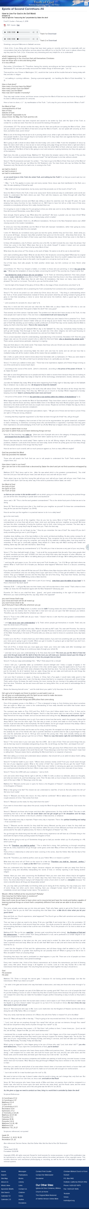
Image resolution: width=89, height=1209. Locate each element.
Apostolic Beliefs (7, 1189)
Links (20, 1185)
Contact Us (23, 1189)
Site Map (4, 1178)
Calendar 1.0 (5, 1196)
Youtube (67, 1193)
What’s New (5, 1185)
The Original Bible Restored (46, 1195)
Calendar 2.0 (6, 1199)
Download (52, 34)
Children (22, 1192)
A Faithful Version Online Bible (47, 1199)
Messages (22, 1171)
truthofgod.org (69, 1200)
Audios (21, 1199)
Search (3, 1175)
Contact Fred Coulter (43, 1171)
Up (18, 25)
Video (21, 1196)
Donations (22, 1203)
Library (21, 1182)
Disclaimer (40, 1178)
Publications (23, 1175)
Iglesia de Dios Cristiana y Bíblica (48, 1188)
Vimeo (66, 1197)
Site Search (5, 1192)
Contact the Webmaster (44, 1175)
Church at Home (42, 1192)
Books (21, 1178)
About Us (4, 1182)
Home (3, 1171)
